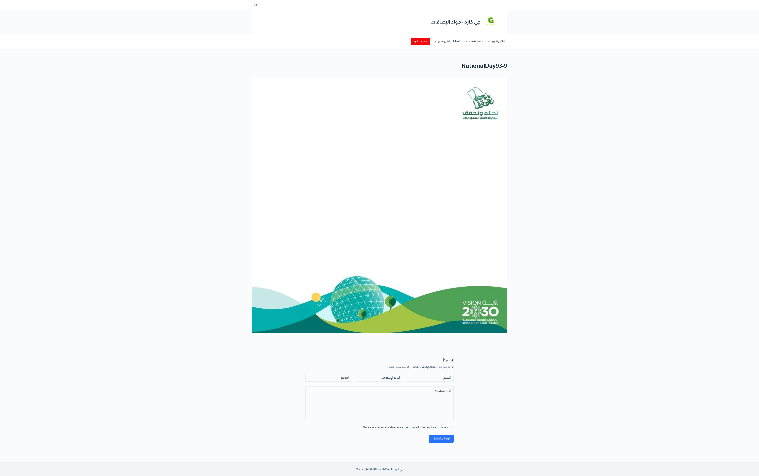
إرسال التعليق (441, 438)
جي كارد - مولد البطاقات (455, 22)
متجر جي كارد (420, 41)
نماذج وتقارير (498, 41)
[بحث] (255, 5)
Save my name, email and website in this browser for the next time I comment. (406, 427)
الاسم (446, 377)
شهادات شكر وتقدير (449, 41)
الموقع (345, 377)
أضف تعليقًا (443, 391)
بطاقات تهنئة (476, 41)
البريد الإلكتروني (390, 377)
